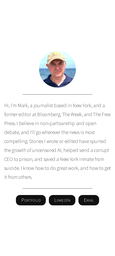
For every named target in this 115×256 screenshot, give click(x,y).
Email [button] (89, 200)
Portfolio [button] (31, 200)
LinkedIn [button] (62, 200)
